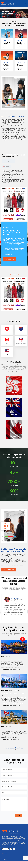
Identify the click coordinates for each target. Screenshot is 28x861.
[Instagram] (8, 849)
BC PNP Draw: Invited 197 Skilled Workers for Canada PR (11, 659)
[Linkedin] (11, 849)
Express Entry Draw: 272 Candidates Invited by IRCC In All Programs (13, 729)
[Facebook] (3, 849)
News (2, 656)
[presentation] (12, 622)
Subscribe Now (14, 749)
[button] (25, 3)
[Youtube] (14, 849)
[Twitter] (5, 849)
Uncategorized (8, 690)
